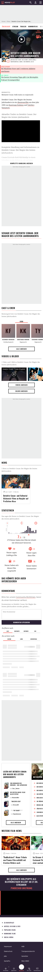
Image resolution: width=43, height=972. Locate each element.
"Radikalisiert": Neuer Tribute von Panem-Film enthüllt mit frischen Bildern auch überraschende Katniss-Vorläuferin (15, 860)
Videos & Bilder (10, 356)
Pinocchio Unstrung (21, 888)
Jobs (5, 956)
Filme (8, 21)
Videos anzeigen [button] (22, 385)
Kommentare (33, 26)
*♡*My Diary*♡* (16, 810)
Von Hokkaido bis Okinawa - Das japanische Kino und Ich (18, 785)
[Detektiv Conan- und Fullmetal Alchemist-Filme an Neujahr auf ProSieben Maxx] (16, 481)
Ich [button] (35, 631)
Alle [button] (8, 631)
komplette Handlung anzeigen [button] (21, 163)
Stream (15, 26)
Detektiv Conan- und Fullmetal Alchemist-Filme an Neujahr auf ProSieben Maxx (15, 498)
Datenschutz (8, 951)
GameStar (25, 956)
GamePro (7, 961)
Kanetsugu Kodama (16, 105)
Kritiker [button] (26, 631)
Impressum (8, 946)
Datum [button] (9, 639)
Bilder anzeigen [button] (22, 391)
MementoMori (15, 797)
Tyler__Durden (15, 788)
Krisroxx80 (16, 805)
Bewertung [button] (33, 639)
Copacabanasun (17, 814)
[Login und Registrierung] (35, 2)
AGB (23, 946)
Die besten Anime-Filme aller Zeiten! (17, 793)
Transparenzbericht (28, 951)
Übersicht (6, 26)
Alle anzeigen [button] (21, 349)
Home (3, 21)
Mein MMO (25, 961)
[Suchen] (30, 2)
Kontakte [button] (17, 631)
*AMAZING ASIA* (16, 801)
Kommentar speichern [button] (21, 622)
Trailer (23, 26)
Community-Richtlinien (25, 597)
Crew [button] (21, 321)
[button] (5, 969)
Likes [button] (21, 639)
